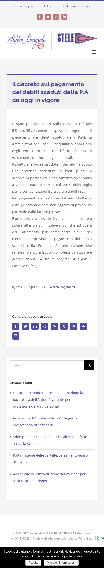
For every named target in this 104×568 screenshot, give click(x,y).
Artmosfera (61, 538)
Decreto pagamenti (62, 287)
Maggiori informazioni (61, 562)
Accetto (33, 562)
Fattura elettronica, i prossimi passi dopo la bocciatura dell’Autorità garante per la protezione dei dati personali (48, 399)
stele (19, 287)
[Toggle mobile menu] (94, 52)
